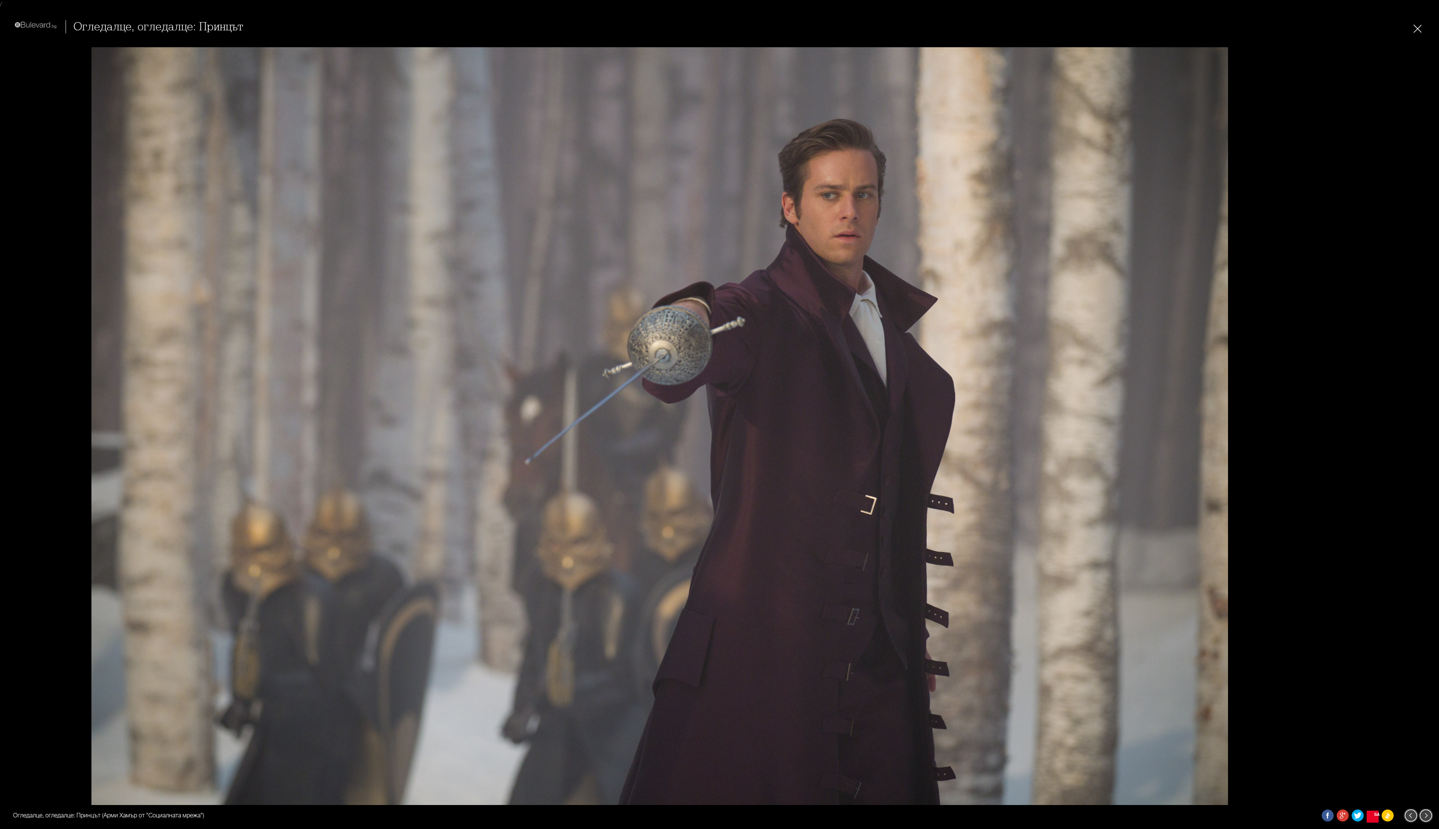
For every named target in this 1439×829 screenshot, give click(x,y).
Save (1376, 814)
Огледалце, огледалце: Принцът (158, 26)
